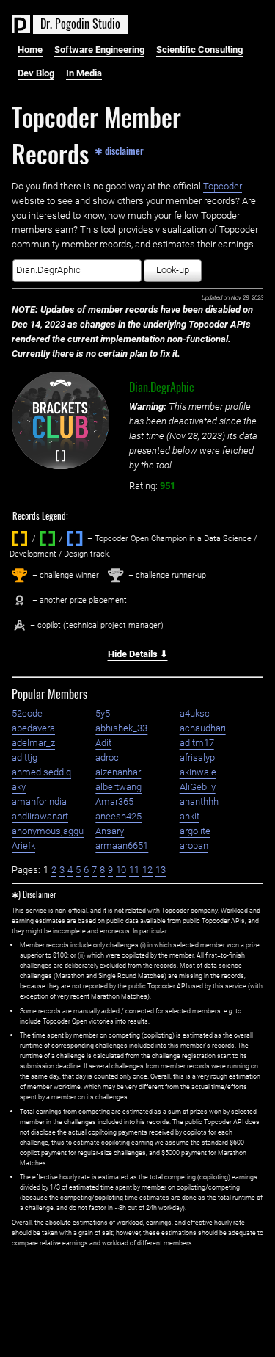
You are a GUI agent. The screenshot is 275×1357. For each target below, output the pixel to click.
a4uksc (195, 713)
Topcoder (222, 186)
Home (30, 49)
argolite (195, 830)
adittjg (24, 757)
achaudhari (203, 728)
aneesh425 (118, 816)
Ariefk (23, 845)
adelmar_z (33, 742)
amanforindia (39, 801)
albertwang (118, 786)
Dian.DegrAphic (161, 387)
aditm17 (197, 742)
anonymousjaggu (48, 830)
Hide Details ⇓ (138, 653)
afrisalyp (197, 757)
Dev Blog (36, 73)
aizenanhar (118, 772)
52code (27, 713)
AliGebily (198, 786)
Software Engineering (99, 49)
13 (160, 869)
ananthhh (199, 801)
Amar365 (114, 801)
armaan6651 (121, 845)
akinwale (198, 772)
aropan (194, 845)
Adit (103, 742)
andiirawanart (40, 816)
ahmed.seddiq (41, 772)
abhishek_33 (121, 728)
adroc (107, 757)
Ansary (109, 830)
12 (147, 869)
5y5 (102, 713)
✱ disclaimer (119, 149)
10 (121, 869)
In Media (84, 73)
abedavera (33, 728)
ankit (189, 816)
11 (134, 869)
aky (19, 786)
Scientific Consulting (199, 49)
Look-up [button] (172, 269)
